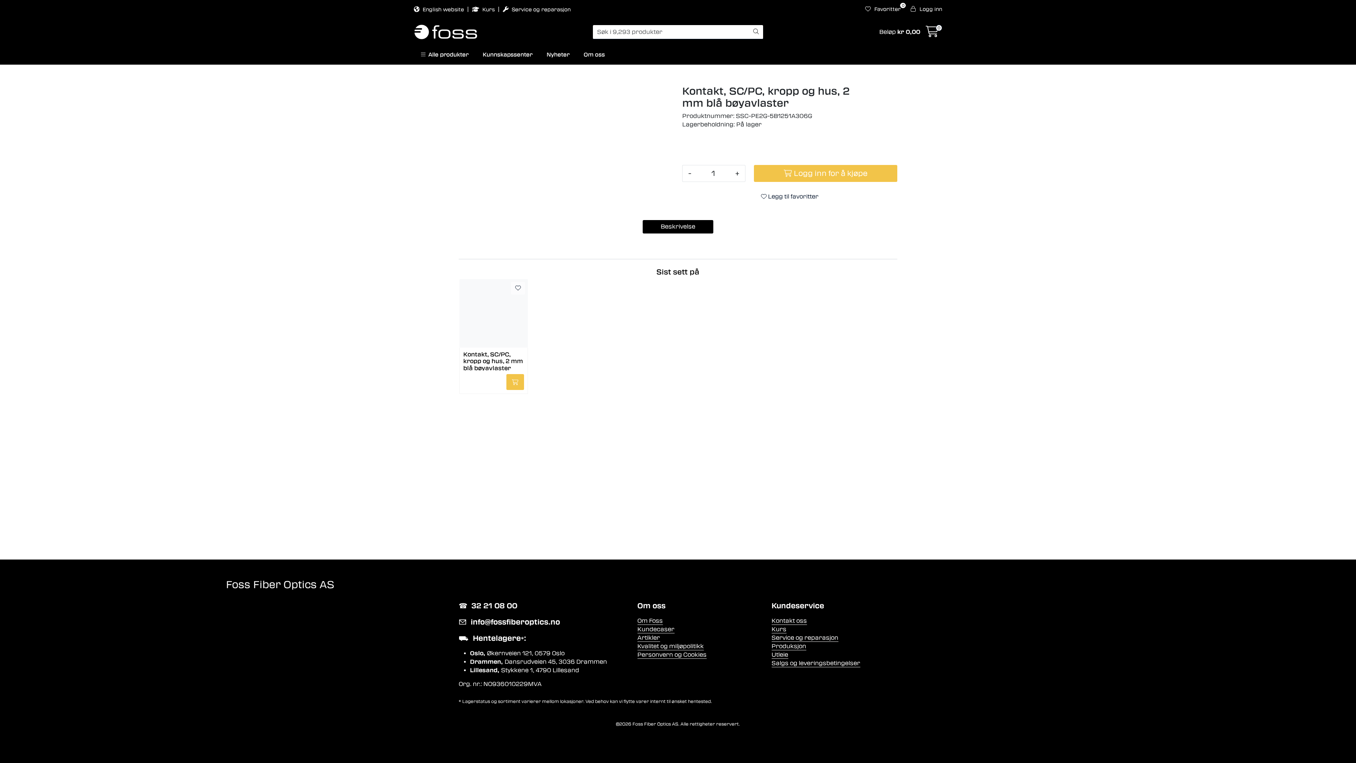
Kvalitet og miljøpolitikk (670, 646)
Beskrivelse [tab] (678, 226)
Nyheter (558, 55)
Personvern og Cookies (672, 654)
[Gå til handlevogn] (932, 33)
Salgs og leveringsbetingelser (816, 663)
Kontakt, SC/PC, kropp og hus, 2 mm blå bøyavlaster (493, 361)
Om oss (594, 55)
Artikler (648, 637)
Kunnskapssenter (508, 55)
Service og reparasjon (540, 10)
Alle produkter (447, 55)
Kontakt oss (789, 620)
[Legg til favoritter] (518, 288)
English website (443, 10)
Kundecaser (655, 629)
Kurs (488, 10)
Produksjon (789, 646)
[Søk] (756, 32)
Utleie (780, 654)
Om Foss (650, 620)
